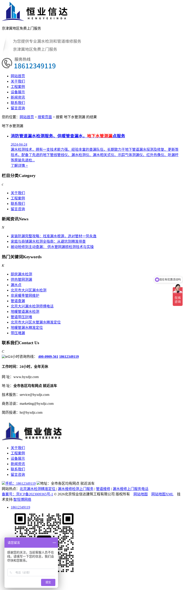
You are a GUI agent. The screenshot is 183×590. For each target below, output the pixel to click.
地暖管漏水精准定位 (27, 328)
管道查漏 (18, 301)
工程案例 (18, 87)
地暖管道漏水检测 (25, 311)
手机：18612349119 (20, 483)
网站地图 (140, 494)
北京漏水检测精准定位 (38, 489)
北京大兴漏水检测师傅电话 (32, 306)
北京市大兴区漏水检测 (28, 290)
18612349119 (69, 356)
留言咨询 (18, 108)
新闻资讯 (18, 97)
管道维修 (103, 489)
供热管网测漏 (21, 279)
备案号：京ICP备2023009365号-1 (27, 494)
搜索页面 (45, 117)
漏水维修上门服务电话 (130, 489)
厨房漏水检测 (21, 274)
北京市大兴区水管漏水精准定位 (36, 322)
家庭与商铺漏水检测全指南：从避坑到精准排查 (48, 241)
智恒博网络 (22, 499)
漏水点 (16, 285)
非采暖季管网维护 (25, 295)
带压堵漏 (18, 333)
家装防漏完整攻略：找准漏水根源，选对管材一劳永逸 (53, 236)
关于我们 (18, 81)
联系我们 (18, 103)
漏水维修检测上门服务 (76, 489)
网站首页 (18, 76)
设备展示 (18, 92)
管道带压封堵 (21, 317)
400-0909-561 (48, 356)
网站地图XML (162, 494)
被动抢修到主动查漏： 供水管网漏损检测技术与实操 (52, 247)
